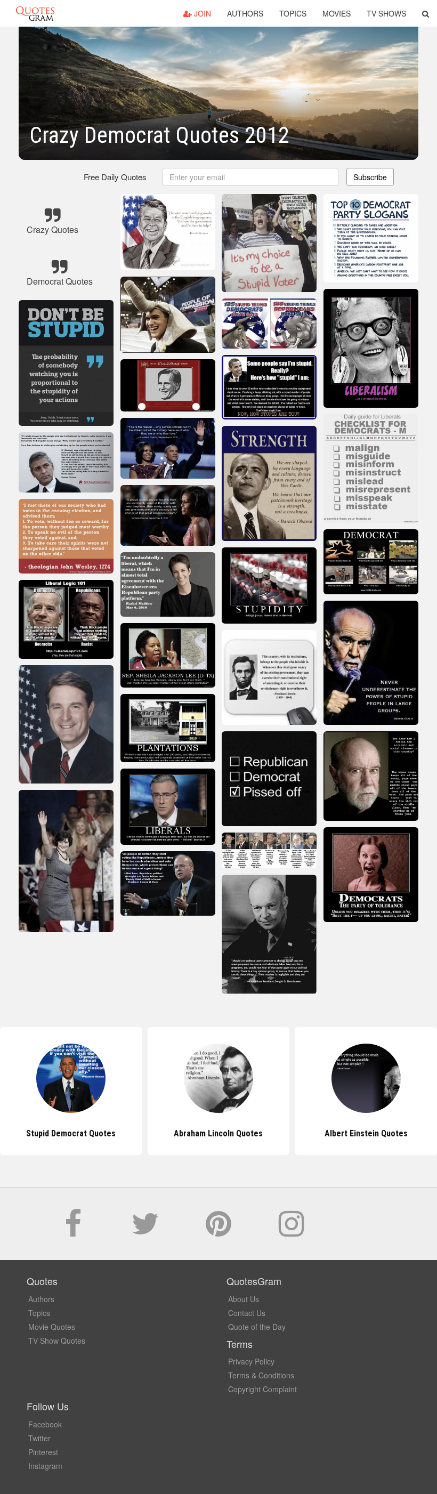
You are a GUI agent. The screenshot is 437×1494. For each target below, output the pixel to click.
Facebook (45, 1424)
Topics (292, 13)
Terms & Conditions (261, 1375)
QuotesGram (35, 13)
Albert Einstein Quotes (218, 1133)
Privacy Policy (251, 1361)
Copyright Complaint (262, 1389)
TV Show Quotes (56, 1340)
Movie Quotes (51, 1326)
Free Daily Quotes (115, 176)
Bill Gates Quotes (366, 1133)
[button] (425, 13)
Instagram (45, 1465)
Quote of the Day (257, 1326)
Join (201, 13)
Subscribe (370, 177)
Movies (336, 13)
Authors (245, 13)
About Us (243, 1299)
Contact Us (246, 1312)
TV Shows (386, 13)
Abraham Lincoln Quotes (71, 1133)
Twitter (39, 1438)
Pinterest (43, 1452)
